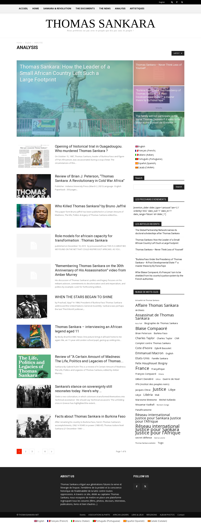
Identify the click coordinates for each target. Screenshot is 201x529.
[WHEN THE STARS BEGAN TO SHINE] (32, 306)
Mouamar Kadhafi (145, 404)
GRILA (158, 379)
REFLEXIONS (152, 514)
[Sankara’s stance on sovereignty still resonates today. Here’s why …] (34, 396)
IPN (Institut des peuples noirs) (152, 384)
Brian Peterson (143, 333)
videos (103, 54)
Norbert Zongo (163, 405)
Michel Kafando (167, 399)
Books (46, 54)
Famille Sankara (160, 358)
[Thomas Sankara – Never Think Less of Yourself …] (158, 72)
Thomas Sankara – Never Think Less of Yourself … (159, 251)
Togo (160, 442)
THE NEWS (105, 8)
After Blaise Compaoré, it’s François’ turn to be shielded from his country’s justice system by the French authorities (159, 275)
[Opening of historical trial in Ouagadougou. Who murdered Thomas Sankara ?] (34, 156)
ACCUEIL (23, 8)
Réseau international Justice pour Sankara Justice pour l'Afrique (157, 429)
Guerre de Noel (171, 378)
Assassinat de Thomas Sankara (154, 316)
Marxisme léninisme (146, 399)
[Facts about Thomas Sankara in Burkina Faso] (34, 426)
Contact (180, 514)
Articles (37, 54)
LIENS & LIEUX (138, 514)
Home (19, 42)
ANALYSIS (120, 8)
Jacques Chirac (143, 389)
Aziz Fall (138, 323)
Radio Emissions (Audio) (87, 54)
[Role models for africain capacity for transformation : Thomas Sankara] (34, 245)
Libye (171, 389)
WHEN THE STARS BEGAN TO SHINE (84, 297)
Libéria (148, 394)
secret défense (143, 437)
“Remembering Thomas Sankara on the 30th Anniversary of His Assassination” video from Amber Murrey (90, 270)
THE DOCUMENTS (85, 8)
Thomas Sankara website (145, 443)
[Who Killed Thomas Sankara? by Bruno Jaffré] (34, 216)
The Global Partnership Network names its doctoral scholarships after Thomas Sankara (157, 232)
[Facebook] (176, 2)
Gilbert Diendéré (144, 378)
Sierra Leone (159, 438)
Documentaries (58, 54)
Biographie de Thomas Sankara (161, 323)
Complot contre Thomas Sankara (153, 343)
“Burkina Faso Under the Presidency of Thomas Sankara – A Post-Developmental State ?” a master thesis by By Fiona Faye (158, 262)
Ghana (161, 374)
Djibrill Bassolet (163, 348)
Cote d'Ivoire (143, 348)
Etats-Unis (142, 358)
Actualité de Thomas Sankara (147, 300)
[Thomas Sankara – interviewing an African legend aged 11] (34, 336)
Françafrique (158, 368)
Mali (157, 394)
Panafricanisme (143, 409)
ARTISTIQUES (137, 8)
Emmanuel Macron (149, 353)
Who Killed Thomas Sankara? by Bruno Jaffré (90, 206)
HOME (35, 8)
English (28, 42)
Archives (139, 310)
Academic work (24, 54)
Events (82, 514)
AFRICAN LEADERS (121, 514)
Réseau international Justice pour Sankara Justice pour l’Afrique (158, 418)
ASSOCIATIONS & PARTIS (99, 514)
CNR (177, 338)
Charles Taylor (145, 338)
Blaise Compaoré (151, 328)
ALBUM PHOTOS (167, 514)
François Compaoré (145, 373)
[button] (172, 2)
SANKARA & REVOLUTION (57, 8)
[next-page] (51, 451)
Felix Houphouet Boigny (151, 363)
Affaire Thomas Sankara (157, 305)
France (142, 368)
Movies (71, 54)
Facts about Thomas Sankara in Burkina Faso (90, 416)
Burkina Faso (160, 333)
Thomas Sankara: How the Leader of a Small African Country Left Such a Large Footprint (157, 241)
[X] (182, 2)
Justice (159, 389)
